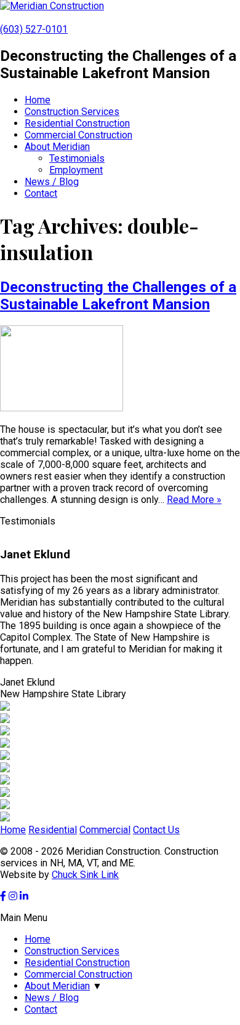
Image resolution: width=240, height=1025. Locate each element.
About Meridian (57, 146)
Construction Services (72, 111)
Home (37, 100)
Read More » (194, 499)
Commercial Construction (78, 135)
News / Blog (52, 182)
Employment (76, 170)
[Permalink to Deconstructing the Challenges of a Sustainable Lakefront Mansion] (61, 408)
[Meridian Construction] (52, 6)
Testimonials (77, 158)
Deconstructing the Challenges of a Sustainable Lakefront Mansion (118, 296)
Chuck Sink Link (85, 875)
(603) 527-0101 (34, 29)
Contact (41, 193)
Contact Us (156, 830)
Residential (52, 830)
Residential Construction (77, 123)
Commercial (104, 830)
